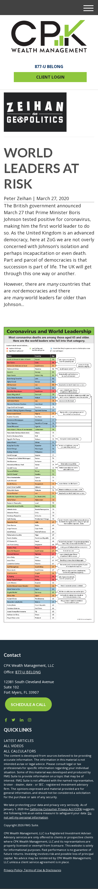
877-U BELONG (49, 66)
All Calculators (20, 751)
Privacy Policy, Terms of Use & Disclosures (32, 870)
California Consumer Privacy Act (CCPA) (56, 809)
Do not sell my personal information (47, 815)
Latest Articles (19, 740)
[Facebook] (5, 720)
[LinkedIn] (21, 719)
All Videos (14, 745)
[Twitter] (13, 719)
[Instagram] (29, 720)
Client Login (50, 77)
